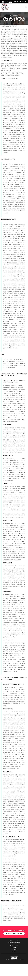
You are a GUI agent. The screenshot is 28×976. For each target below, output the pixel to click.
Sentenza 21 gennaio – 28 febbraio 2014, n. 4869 (12, 73)
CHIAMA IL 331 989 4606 (5, 2)
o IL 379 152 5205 (10, 2)
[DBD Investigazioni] (5, 7)
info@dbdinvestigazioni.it (20, 1)
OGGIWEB (21, 959)
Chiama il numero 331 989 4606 (14, 933)
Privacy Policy (14, 957)
